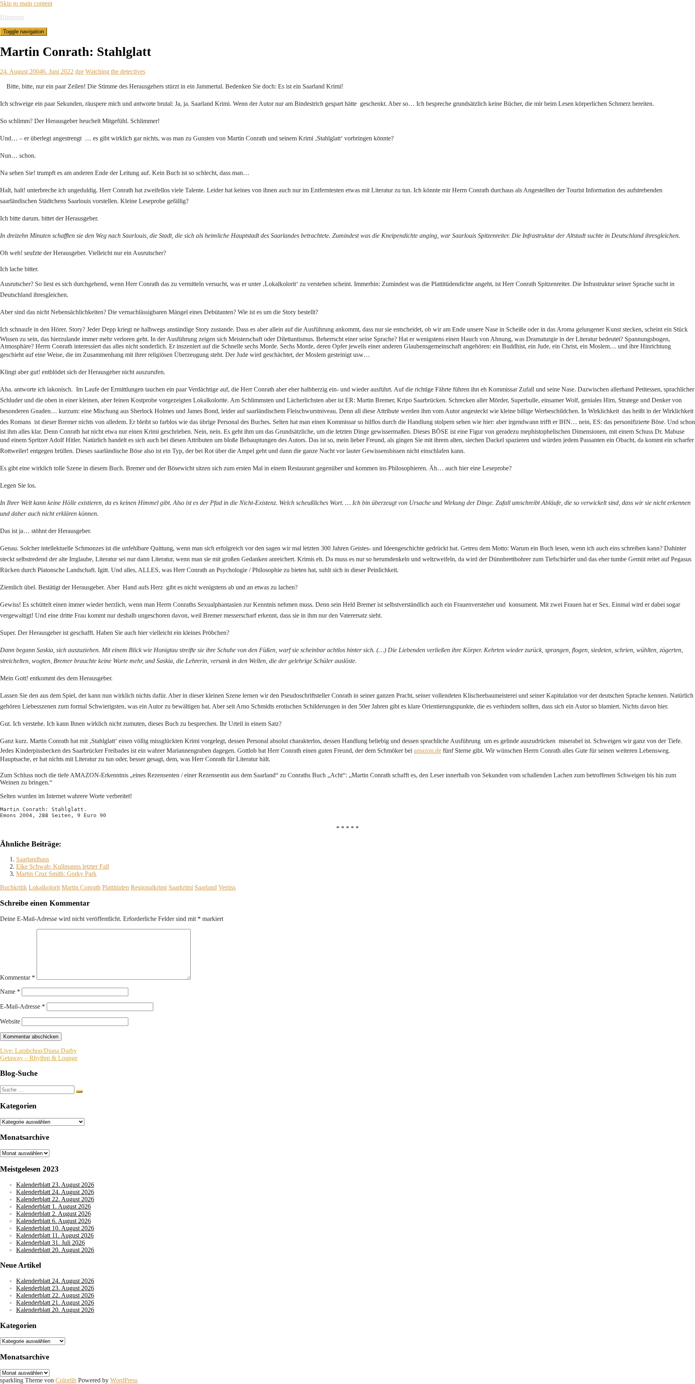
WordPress (124, 1380)
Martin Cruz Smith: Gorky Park (56, 873)
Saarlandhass (32, 859)
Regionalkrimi (149, 887)
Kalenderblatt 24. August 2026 (55, 1191)
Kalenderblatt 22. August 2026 (55, 1199)
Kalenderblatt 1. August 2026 (53, 1206)
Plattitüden (115, 887)
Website (10, 1021)
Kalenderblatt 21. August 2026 (55, 1302)
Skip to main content (26, 3)
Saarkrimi (181, 887)
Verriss (227, 887)
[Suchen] (79, 1091)
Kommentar (17, 977)
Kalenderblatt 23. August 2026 (55, 1184)
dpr (79, 71)
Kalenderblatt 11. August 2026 (55, 1235)
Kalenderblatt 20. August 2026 (55, 1249)
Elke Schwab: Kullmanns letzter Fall (62, 866)
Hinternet (12, 17)
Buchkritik (13, 887)
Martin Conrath (81, 887)
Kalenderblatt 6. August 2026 (53, 1220)
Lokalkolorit (44, 887)
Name (10, 991)
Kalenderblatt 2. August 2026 (53, 1213)
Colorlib (66, 1380)
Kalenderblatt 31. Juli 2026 (50, 1242)
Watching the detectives (115, 71)
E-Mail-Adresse (22, 1006)
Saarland (206, 887)
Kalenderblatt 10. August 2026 (55, 1228)
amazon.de (427, 750)
